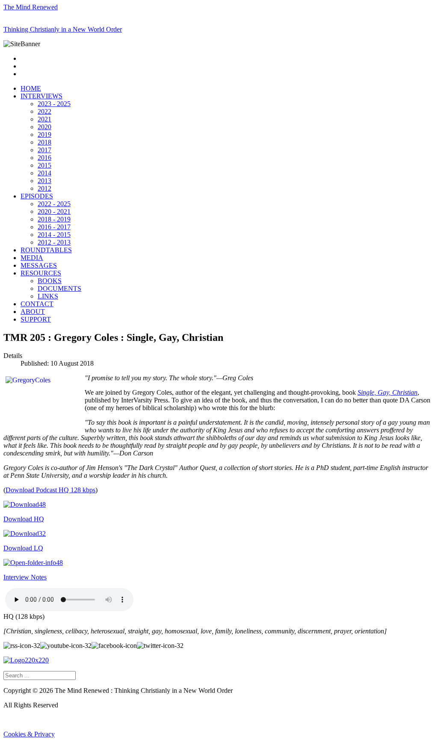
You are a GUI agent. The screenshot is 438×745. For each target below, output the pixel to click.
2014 (44, 173)
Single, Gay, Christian (387, 392)
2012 (44, 188)
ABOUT (33, 311)
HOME (31, 88)
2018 (44, 142)
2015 (44, 165)
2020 (44, 126)
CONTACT (37, 303)
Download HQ (23, 519)
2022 (44, 111)
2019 (44, 134)
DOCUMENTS (59, 288)
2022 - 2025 (54, 203)
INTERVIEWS (41, 96)
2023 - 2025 (54, 103)
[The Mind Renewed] (26, 660)
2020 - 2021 (54, 211)
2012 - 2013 (54, 242)
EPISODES (37, 196)
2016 (44, 157)
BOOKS (50, 280)
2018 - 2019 (54, 219)
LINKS (48, 296)
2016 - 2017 (54, 227)
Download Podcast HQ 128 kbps (50, 490)
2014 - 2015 (54, 234)
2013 (44, 180)
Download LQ (23, 548)
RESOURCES (41, 273)
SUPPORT (36, 319)
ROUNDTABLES (46, 250)
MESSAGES (39, 265)
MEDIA (32, 257)
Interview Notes (25, 577)
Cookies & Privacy (29, 734)
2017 (44, 150)
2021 (44, 119)
